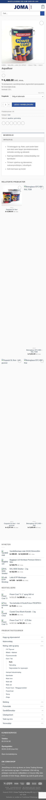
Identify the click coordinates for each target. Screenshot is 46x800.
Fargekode (5, 96)
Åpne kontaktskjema (9, 754)
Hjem (4, 65)
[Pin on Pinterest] (19, 123)
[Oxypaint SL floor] (12, 195)
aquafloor (10, 118)
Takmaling (12, 665)
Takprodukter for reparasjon (18, 668)
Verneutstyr (7, 723)
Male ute (9, 685)
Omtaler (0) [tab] (7, 139)
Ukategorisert (8, 715)
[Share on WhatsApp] (3, 123)
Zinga (8, 697)
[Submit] (42, 13)
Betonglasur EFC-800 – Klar (34, 524)
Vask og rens (8, 719)
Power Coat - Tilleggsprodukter (16, 688)
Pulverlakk (7, 706)
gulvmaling (17, 118)
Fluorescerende (11, 655)
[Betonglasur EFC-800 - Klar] (34, 439)
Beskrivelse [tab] (8, 135)
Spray (8, 694)
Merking (6, 702)
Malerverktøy (8, 641)
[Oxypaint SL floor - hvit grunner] (12, 439)
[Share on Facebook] (7, 123)
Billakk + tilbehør (11, 652)
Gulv (40, 65)
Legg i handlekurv (23, 105)
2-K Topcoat (10, 649)
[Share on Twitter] (11, 123)
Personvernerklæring (31, 789)
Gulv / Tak (32, 65)
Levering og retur (13, 789)
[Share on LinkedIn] (23, 123)
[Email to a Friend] (15, 123)
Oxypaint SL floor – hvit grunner (12, 524)
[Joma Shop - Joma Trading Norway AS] (23, 7)
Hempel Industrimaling (13, 672)
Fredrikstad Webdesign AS (31, 797)
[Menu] (3, 7)
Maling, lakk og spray (17, 65)
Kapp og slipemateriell (11, 637)
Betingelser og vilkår (31, 787)
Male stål (9, 681)
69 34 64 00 (6, 741)
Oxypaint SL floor (12, 209)
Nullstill (41, 92)
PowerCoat (9, 691)
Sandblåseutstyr (9, 710)
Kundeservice (15, 787)
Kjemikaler (9, 675)
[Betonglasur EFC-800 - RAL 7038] (34, 265)
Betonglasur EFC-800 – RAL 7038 (34, 351)
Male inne (9, 678)
